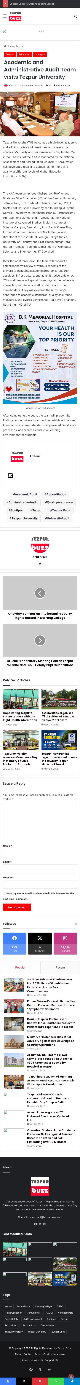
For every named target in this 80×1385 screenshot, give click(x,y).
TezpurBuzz (11, 1325)
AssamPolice (23, 1306)
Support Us (51, 1360)
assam (8, 1306)
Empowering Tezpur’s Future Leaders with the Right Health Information (20, 716)
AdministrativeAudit (23, 502)
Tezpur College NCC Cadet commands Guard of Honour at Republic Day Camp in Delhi (48, 1098)
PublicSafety (11, 1319)
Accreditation (56, 494)
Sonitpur (40, 54)
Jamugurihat (33, 1312)
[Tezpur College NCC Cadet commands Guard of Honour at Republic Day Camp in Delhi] (14, 1100)
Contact (28, 1354)
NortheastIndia (65, 1312)
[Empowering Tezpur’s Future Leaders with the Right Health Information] (21, 699)
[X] (40, 1224)
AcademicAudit (26, 494)
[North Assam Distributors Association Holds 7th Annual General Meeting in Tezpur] (15, 1279)
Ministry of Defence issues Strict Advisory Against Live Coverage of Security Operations (50, 1041)
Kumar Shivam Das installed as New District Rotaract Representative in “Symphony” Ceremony (51, 1005)
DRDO (60, 1306)
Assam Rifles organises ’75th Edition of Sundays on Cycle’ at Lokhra (57, 716)
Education (24, 54)
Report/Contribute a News (50, 1354)
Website (8, 877)
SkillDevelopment (32, 1319)
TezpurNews (47, 1325)
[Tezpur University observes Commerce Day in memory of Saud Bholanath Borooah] (21, 740)
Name (7, 845)
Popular (20, 967)
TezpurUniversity (14, 1331)
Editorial (13, 85)
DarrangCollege (43, 1306)
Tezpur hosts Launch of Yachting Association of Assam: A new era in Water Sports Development (51, 1080)
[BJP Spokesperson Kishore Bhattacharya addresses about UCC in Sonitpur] (15, 1264)
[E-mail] (10, 477)
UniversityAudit (58, 518)
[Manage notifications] (71, 1377)
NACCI (49, 1312)
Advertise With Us (32, 1360)
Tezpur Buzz (61, 510)
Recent (60, 967)
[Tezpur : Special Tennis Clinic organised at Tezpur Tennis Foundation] (65, 1249)
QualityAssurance (60, 502)
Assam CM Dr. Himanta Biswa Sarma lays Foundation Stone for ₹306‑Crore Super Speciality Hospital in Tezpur (49, 1060)
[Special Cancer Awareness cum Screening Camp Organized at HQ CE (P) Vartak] (40, 1249)
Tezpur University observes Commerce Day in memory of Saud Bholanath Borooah (20, 759)
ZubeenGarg (58, 1331)
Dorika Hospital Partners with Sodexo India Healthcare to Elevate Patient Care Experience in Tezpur (51, 1023)
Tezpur (20, 46)
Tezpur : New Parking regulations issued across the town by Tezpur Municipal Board (59, 759)
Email (7, 861)
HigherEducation (13, 1312)
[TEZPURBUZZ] (15, 15)
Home (10, 46)
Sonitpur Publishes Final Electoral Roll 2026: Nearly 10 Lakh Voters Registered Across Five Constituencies (50, 985)
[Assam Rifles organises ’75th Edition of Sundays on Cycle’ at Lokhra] (59, 699)
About (18, 1354)
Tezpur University (25, 518)
